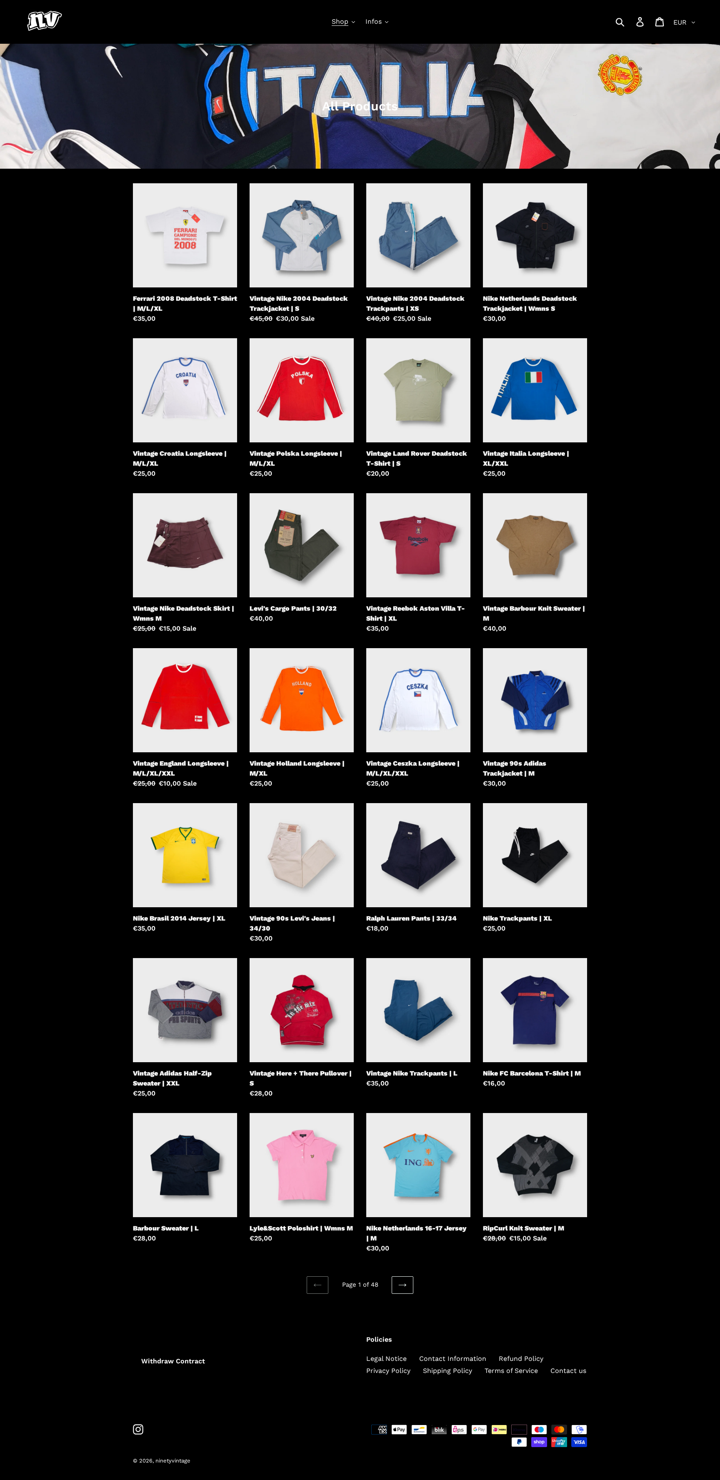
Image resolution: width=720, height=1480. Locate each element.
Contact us (568, 1371)
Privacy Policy (388, 1371)
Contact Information (452, 1359)
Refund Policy (521, 1359)
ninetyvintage (172, 1461)
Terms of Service (511, 1371)
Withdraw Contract (173, 1361)
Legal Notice (386, 1359)
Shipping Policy (447, 1371)
